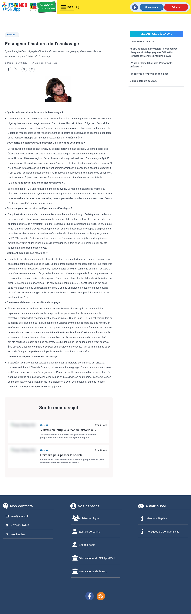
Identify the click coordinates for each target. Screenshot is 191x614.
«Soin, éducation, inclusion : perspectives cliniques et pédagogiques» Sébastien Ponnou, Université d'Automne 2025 (154, 52)
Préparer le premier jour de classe (149, 74)
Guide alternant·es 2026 (143, 81)
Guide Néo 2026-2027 (142, 41)
